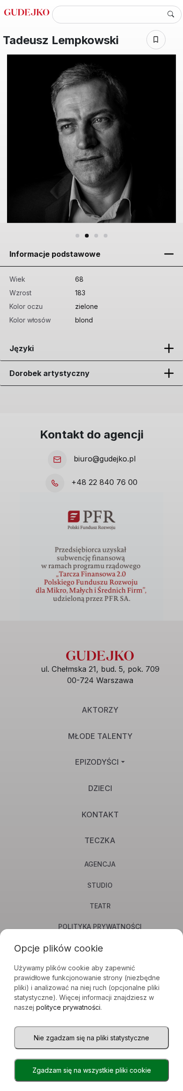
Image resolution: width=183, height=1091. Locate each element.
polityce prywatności (68, 1007)
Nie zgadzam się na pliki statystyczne (91, 1038)
